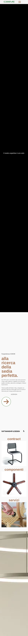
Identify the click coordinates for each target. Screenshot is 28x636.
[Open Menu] (19, 2)
